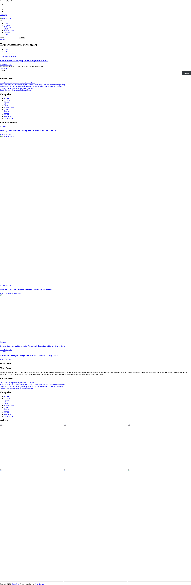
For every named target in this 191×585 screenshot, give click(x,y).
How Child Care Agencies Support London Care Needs (17, 83)
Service (6, 113)
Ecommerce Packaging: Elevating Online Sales (24, 60)
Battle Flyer (3, 15)
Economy (7, 100)
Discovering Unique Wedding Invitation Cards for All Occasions (26, 289)
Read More (3, 68)
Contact (6, 34)
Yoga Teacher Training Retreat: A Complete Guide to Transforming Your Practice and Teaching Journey (32, 85)
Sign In (2, 39)
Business (7, 25)
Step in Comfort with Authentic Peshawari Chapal (15, 90)
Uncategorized (8, 118)
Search (2, 70)
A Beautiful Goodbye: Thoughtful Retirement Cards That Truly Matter (29, 355)
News (6, 109)
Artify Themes (39, 584)
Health (6, 29)
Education (7, 32)
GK (5, 104)
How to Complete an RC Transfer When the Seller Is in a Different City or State (32, 346)
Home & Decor (9, 30)
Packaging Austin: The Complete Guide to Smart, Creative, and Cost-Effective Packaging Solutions (31, 86)
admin (2, 65)
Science (6, 111)
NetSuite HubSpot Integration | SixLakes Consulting (16, 88)
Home (6, 23)
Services (6, 114)
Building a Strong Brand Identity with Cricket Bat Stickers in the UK (28, 130)
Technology (7, 27)
